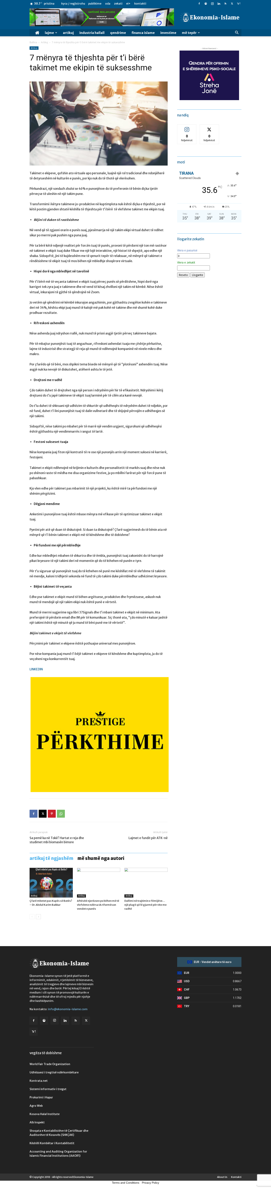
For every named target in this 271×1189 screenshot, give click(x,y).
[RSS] (225, 3)
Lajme (49, 33)
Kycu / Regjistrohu (73, 3)
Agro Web (36, 1106)
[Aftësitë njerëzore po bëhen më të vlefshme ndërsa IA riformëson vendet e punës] (98, 883)
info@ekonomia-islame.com (67, 1009)
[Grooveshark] (206, 3)
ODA (107, 3)
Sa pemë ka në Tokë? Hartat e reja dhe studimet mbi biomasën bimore (57, 840)
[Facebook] (199, 3)
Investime (168, 33)
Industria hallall (92, 33)
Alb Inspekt (37, 1122)
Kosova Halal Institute (45, 1114)
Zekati (118, 3)
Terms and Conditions (125, 1182)
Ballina (33, 42)
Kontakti (140, 3)
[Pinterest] (52, 814)
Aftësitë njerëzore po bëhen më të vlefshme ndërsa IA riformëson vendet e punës (98, 904)
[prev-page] (32, 916)
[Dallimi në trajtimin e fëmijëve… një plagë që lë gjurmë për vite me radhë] (146, 883)
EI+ (128, 3)
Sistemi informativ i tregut (48, 1089)
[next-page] (38, 916)
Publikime (94, 3)
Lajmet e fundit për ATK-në (148, 838)
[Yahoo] (238, 3)
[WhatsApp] (61, 814)
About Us (222, 1177)
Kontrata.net (39, 1081)
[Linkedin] (219, 3)
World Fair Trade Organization (50, 1064)
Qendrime (118, 33)
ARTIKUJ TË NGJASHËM (51, 858)
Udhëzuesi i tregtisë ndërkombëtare (54, 1072)
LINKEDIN (36, 669)
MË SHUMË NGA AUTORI (100, 858)
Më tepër (189, 33)
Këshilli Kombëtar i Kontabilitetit (52, 1143)
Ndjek (187, 127)
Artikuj (68, 33)
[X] (232, 3)
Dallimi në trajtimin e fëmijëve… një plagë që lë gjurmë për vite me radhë (145, 904)
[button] (236, 33)
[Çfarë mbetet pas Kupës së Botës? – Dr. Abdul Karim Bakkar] (51, 883)
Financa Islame (143, 33)
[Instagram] (212, 3)
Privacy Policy (150, 1182)
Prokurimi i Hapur (41, 1097)
